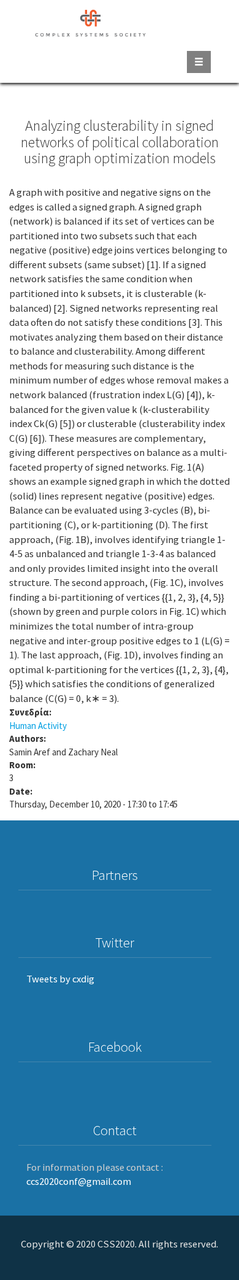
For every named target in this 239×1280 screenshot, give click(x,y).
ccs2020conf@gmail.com (78, 1181)
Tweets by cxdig (60, 979)
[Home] (91, 21)
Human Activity (38, 725)
